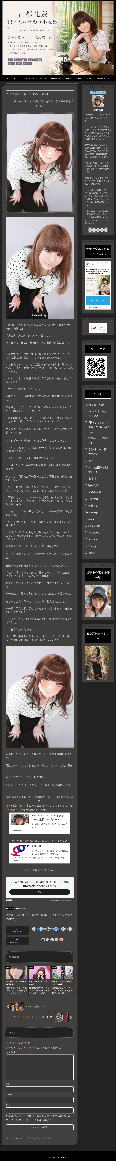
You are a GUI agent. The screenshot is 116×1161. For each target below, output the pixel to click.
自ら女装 (93, 498)
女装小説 (11, 908)
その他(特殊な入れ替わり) (99, 469)
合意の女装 (21, 908)
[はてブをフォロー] (52, 939)
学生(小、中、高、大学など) (98, 451)
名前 (8, 1083)
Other (91, 552)
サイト (9, 1105)
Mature (92, 519)
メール (9, 1094)
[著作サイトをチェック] (43, 939)
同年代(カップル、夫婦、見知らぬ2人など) (99, 427)
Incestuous (94, 532)
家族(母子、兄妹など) (98, 440)
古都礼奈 (57, 900)
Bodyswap (92, 512)
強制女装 (93, 485)
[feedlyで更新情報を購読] (56, 939)
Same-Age (94, 526)
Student (92, 539)
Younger (92, 546)
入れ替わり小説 (95, 404)
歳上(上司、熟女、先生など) (98, 413)
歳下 (90, 460)
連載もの (93, 505)
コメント (12, 1052)
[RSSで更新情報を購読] (61, 939)
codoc (70, 900)
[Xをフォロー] (47, 939)
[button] (63, 929)
